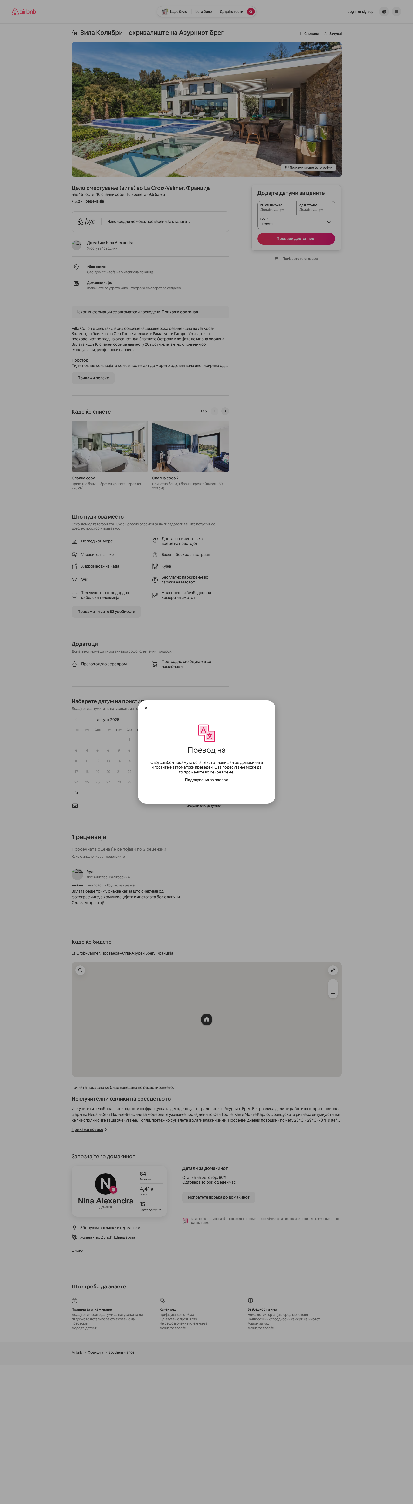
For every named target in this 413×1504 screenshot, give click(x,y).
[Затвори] (146, 708)
